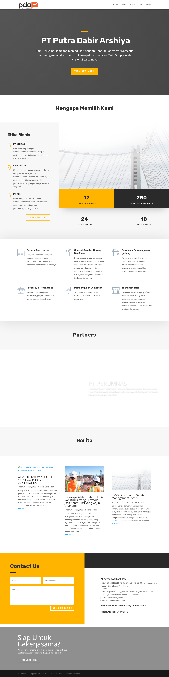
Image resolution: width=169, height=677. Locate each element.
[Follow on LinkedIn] (134, 560)
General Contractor (46, 487)
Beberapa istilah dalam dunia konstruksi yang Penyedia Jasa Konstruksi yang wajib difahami (84, 501)
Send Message (62, 608)
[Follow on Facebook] (119, 560)
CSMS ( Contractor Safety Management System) (128, 496)
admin (22, 487)
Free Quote (38, 217)
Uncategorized (138, 502)
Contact (148, 4)
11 (95, 422)
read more (22, 508)
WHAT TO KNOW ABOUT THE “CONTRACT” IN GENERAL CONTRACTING (37, 480)
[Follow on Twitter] (127, 560)
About (139, 4)
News (132, 4)
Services (124, 4)
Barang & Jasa (91, 510)
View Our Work (84, 71)
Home (115, 4)
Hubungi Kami (28, 659)
